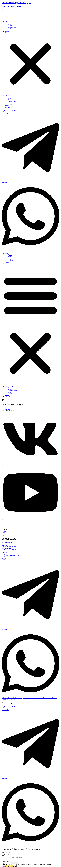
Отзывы (7, 31)
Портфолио (11, 30)
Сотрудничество (6, 554)
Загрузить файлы (6, 863)
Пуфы (9, 28)
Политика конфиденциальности (10, 555)
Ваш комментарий (7, 861)
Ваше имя (4, 852)
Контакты (7, 33)
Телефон (4, 854)
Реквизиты (4, 558)
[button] (30, 64)
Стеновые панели (13, 27)
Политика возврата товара (9, 546)
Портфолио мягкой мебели (9, 549)
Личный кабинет (6, 548)
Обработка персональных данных (11, 556)
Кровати (10, 25)
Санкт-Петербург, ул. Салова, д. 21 (16, 3)
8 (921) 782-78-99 (9, 110)
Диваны (10, 24)
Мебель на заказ (9, 22)
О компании (5, 552)
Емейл (3, 855)
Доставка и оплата (7, 542)
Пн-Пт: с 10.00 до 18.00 (11, 6)
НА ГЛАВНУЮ (6, 409)
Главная (7, 21)
